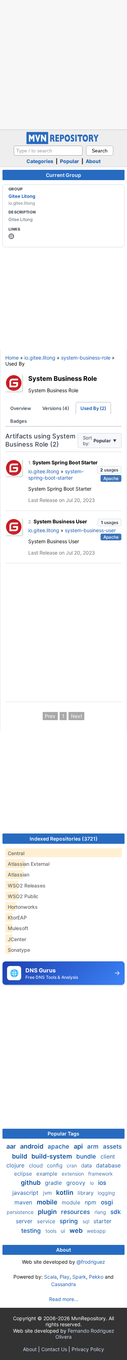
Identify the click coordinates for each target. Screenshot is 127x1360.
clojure (16, 1165)
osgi (107, 1202)
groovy (76, 1182)
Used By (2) (93, 408)
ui (64, 1230)
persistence (21, 1212)
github (31, 1182)
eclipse (24, 1173)
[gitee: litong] (11, 236)
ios (102, 1182)
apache (59, 1146)
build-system (52, 1156)
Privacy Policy (88, 1349)
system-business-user (90, 530)
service (47, 1221)
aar (11, 1146)
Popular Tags (63, 1133)
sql (87, 1221)
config (55, 1165)
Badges (18, 421)
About (93, 161)
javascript (26, 1192)
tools (52, 1231)
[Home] (63, 142)
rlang (101, 1212)
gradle (54, 1182)
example (47, 1173)
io (92, 1183)
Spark (79, 1277)
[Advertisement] (63, 64)
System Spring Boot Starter (65, 462)
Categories (39, 161)
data (87, 1165)
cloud (36, 1165)
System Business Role (62, 378)
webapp (96, 1231)
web (76, 1230)
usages (109, 470)
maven (24, 1202)
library (86, 1192)
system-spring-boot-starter (56, 474)
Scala (50, 1277)
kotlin (65, 1192)
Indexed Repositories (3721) (64, 839)
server (25, 1221)
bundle (87, 1156)
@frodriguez (91, 1262)
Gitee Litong (21, 196)
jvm (48, 1192)
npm (91, 1202)
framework (100, 1174)
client (108, 1156)
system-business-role (85, 358)
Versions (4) (55, 408)
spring (70, 1221)
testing (32, 1230)
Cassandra (63, 1284)
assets (112, 1146)
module (72, 1202)
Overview (20, 408)
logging (106, 1193)
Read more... (63, 1299)
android (32, 1146)
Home (12, 358)
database (108, 1165)
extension (73, 1174)
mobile (48, 1202)
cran (72, 1165)
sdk (115, 1211)
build (20, 1156)
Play (64, 1277)
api (79, 1146)
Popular (69, 161)
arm (93, 1146)
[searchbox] (48, 151)
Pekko (96, 1277)
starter (102, 1221)
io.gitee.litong (39, 358)
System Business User (60, 521)
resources (76, 1211)
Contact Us (54, 1349)
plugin (48, 1211)
